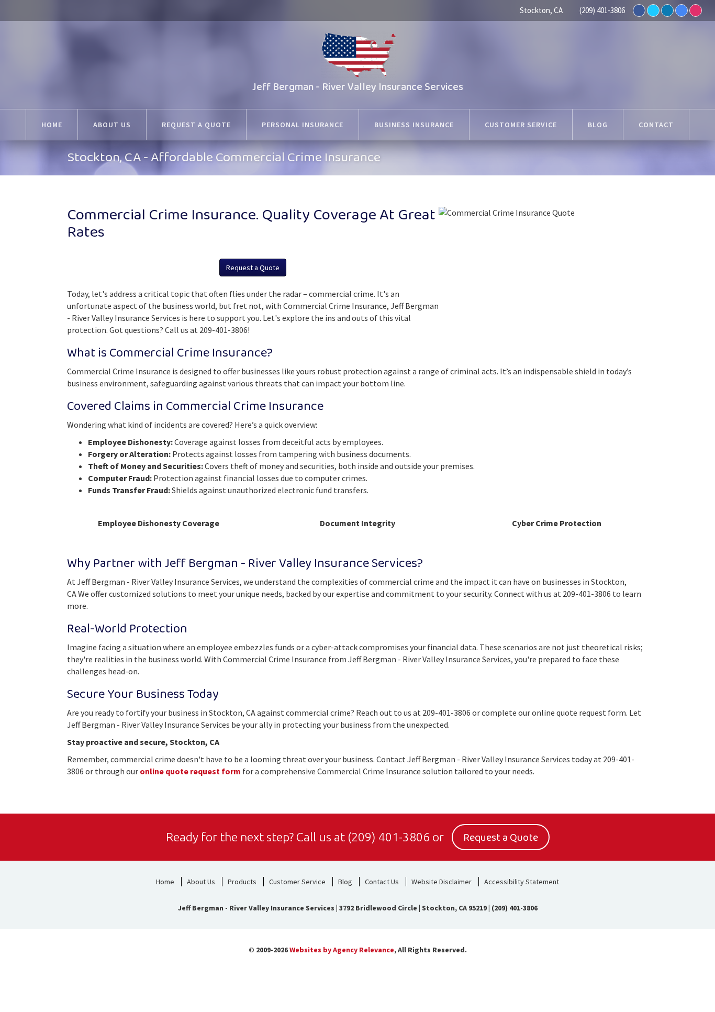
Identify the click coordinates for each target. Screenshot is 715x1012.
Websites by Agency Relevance (341, 949)
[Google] (681, 10)
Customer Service (297, 881)
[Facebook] (639, 10)
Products (242, 881)
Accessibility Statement (521, 881)
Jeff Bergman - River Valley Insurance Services (357, 87)
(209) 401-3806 (602, 10)
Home (165, 881)
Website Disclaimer (441, 881)
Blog (345, 881)
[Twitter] (653, 10)
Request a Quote (253, 267)
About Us (201, 881)
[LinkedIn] (667, 10)
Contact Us (382, 881)
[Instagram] (695, 10)
